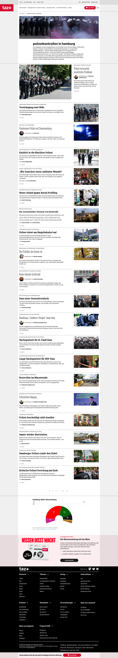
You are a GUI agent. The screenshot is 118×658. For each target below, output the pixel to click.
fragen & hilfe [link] (40, 2)
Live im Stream (64, 612)
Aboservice (43, 633)
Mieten (42, 591)
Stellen (62, 586)
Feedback (43, 630)
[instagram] (97, 569)
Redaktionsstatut (72, 645)
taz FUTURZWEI (85, 610)
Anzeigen (22, 638)
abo (82, 578)
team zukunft (43, 607)
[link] (23, 7)
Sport (21, 589)
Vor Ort (62, 609)
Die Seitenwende (65, 584)
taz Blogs (83, 607)
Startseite (21, 13)
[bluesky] (93, 569)
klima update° (23, 612)
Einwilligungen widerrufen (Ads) (69, 650)
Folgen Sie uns (83, 569)
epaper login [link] (94, 2)
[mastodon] (90, 569)
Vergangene (64, 615)
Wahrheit (22, 596)
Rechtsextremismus (46, 589)
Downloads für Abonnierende (48, 638)
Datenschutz (71, 648)
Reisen (21, 630)
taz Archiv (84, 615)
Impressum (78, 648)
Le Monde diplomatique (88, 612)
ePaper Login (44, 635)
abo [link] (80, 2)
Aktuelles (63, 578)
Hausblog (63, 581)
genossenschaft (85, 581)
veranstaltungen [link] (28, 2)
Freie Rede (22, 617)
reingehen (22, 620)
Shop (20, 636)
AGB (83, 648)
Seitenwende (89, 648)
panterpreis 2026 (86, 591)
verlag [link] (20, 2)
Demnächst (63, 607)
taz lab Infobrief (44, 615)
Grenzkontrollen (44, 586)
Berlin (21, 591)
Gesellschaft (23, 584)
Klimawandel (43, 578)
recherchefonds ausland (88, 586)
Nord (20, 594)
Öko (20, 581)
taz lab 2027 (63, 617)
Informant (63, 648)
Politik (21, 578)
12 (62, 491)
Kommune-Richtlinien (84, 645)
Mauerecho (22, 615)
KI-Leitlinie (94, 645)
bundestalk (22, 607)
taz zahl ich (84, 584)
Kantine (21, 633)
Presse (62, 589)
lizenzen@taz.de (31, 647)
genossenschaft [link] (86, 2)
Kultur (21, 586)
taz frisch (42, 609)
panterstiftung (85, 589)
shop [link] (34, 2)
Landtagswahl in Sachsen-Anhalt (47, 582)
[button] (98, 7)
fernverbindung (23, 609)
